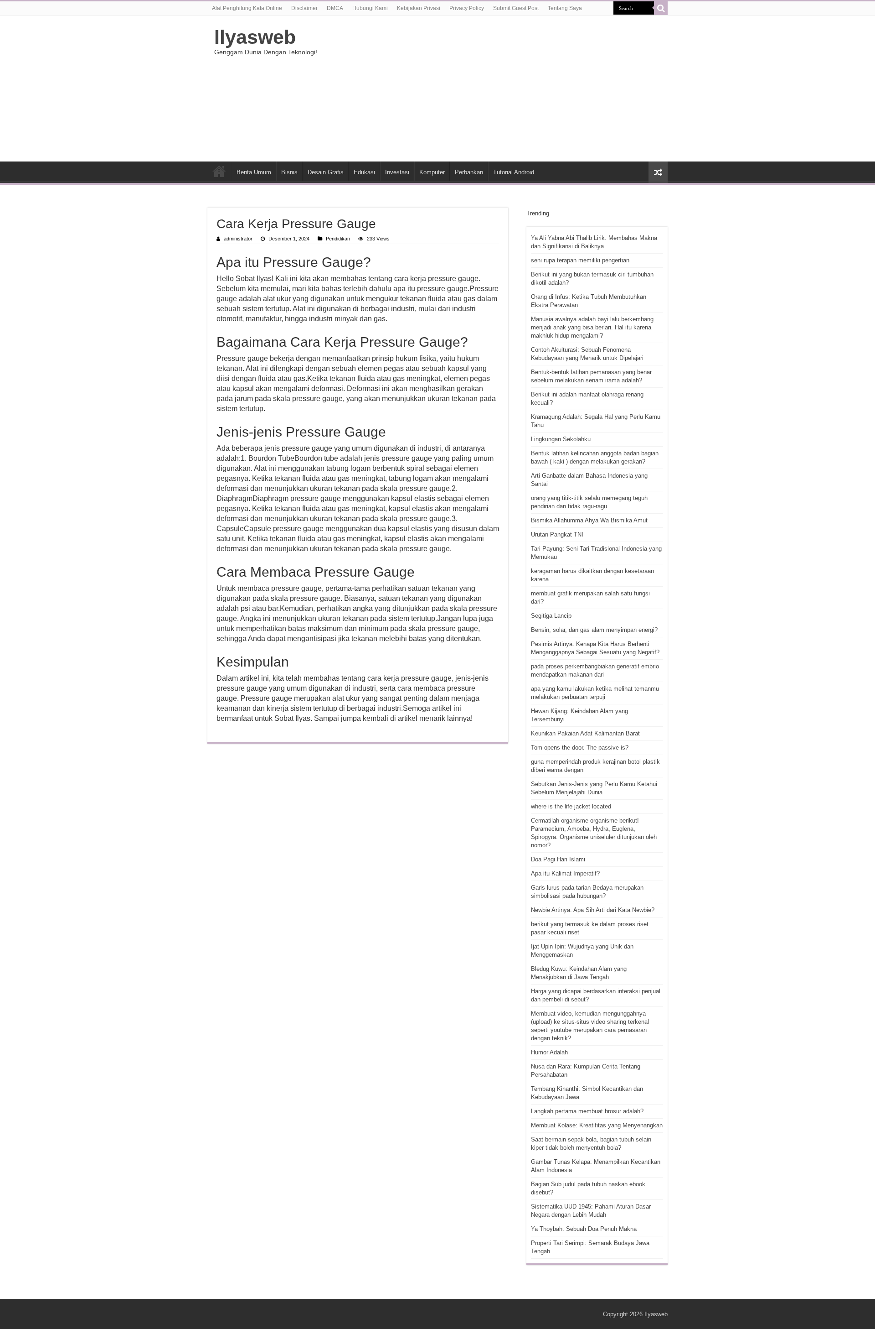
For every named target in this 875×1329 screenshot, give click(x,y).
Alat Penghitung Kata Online (247, 8)
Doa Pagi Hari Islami (558, 859)
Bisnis (289, 172)
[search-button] (661, 8)
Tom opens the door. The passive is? (579, 747)
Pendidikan (338, 238)
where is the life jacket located (571, 806)
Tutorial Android (513, 172)
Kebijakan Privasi (418, 8)
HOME (219, 171)
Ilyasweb (255, 37)
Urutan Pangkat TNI (557, 534)
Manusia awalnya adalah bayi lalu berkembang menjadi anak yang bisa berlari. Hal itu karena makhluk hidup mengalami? (592, 327)
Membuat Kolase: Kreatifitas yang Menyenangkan (597, 1125)
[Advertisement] (495, 88)
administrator (238, 238)
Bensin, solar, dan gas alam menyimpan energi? (594, 629)
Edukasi (364, 172)
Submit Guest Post (516, 8)
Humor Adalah (549, 1052)
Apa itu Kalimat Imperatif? (565, 873)
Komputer (432, 172)
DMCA (335, 8)
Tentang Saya (565, 8)
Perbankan (469, 172)
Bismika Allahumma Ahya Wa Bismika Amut (589, 520)
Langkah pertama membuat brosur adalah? (587, 1111)
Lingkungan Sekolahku (561, 439)
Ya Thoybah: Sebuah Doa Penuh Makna (584, 1228)
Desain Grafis (326, 172)
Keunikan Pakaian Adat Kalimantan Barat (585, 733)
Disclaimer (304, 8)
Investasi (397, 172)
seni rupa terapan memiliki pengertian (580, 260)
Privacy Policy (466, 8)
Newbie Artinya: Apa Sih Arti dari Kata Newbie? (592, 910)
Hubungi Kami (370, 8)
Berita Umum (254, 172)
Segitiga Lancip (551, 615)
